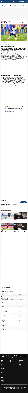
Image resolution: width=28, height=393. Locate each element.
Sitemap (22, 388)
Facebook (19, 388)
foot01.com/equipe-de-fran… (12, 109)
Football (25, 387)
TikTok (16, 388)
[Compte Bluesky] (10, 357)
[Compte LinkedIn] (12, 355)
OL (14, 230)
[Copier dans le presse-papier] (14, 44)
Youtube (11, 388)
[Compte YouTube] (16, 355)
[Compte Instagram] (10, 355)
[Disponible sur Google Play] (20, 356)
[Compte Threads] (12, 357)
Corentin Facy (4, 42)
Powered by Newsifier (14, 390)
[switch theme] (25, 1)
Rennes (2, 230)
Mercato (3, 21)
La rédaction (18, 387)
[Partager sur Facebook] (8, 44)
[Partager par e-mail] (16, 44)
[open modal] (26, 1)
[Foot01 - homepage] (14, 1)
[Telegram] (12, 44)
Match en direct (7, 388)
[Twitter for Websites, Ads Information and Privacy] (22, 110)
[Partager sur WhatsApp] (6, 44)
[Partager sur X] (10, 44)
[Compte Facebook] (8, 355)
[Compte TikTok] (14, 355)
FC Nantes (15, 219)
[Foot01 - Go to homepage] (3, 356)
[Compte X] (6, 355)
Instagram (14, 388)
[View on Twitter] (22, 106)
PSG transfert (21, 387)
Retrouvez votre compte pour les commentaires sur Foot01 (9, 387)
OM (1, 219)
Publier (23, 202)
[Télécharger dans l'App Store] (25, 356)
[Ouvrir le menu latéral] (1, 1)
